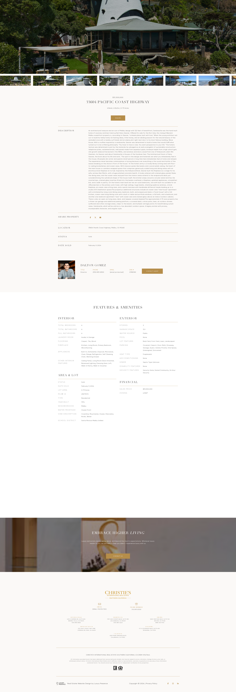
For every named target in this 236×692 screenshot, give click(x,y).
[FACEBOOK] (168, 683)
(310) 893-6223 (118, 622)
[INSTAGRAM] (173, 683)
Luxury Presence (101, 683)
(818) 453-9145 (159, 622)
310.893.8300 (136, 609)
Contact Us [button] (118, 556)
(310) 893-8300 (98, 272)
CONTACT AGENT (152, 271)
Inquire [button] (118, 118)
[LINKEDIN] (178, 683)
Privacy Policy (151, 683)
